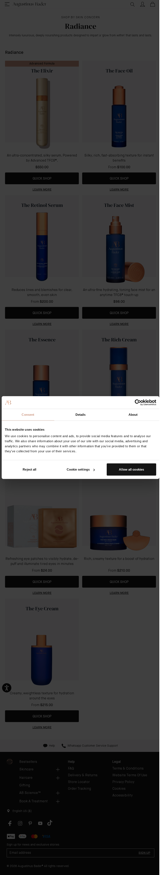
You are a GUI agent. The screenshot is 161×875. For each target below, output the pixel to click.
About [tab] (133, 414)
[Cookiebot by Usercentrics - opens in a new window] (137, 402)
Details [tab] (80, 414)
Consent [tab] (28, 414)
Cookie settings (78, 469)
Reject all (29, 469)
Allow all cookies (131, 469)
